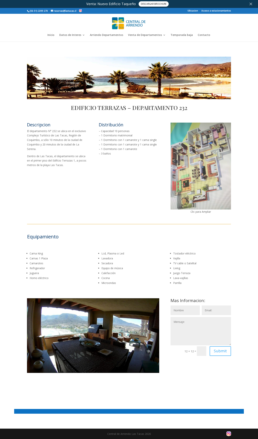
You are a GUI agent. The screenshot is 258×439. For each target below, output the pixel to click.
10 (80, 365)
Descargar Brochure (153, 3)
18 (106, 365)
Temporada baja (182, 35)
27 (135, 365)
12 (86, 365)
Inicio (50, 35)
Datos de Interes (70, 35)
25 (128, 365)
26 (131, 365)
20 (112, 365)
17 (103, 365)
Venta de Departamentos (145, 35)
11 (83, 365)
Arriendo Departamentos (106, 35)
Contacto (204, 35)
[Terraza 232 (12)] (93, 372)
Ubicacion (193, 11)
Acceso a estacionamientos (216, 11)
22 (119, 365)
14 (93, 365)
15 (96, 365)
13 (90, 365)
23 (122, 365)
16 (99, 365)
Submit (220, 350)
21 (115, 365)
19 (109, 365)
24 (125, 365)
